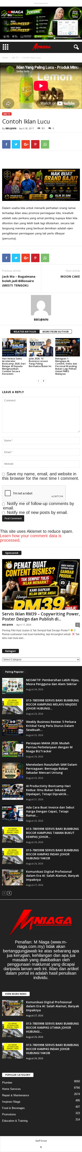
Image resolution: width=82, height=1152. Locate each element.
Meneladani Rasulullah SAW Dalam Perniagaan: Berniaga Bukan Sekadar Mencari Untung (51, 768)
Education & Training (15, 1120)
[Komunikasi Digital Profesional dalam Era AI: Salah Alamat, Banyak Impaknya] (12, 877)
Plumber (7, 1082)
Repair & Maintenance (15, 1095)
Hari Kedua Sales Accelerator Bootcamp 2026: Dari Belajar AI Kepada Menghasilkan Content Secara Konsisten (14, 366)
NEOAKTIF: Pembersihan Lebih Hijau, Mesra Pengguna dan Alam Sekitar (52, 682)
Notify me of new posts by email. (37, 512)
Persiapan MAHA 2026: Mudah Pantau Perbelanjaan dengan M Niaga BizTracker (49, 747)
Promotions (9, 1114)
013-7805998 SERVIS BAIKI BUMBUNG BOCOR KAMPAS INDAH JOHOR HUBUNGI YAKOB (52, 854)
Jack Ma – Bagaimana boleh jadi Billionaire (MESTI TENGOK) (18, 280)
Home (5, 57)
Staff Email (41, 1140)
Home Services (11, 1089)
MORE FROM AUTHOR (55, 331)
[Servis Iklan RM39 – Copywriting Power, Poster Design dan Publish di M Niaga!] (41, 584)
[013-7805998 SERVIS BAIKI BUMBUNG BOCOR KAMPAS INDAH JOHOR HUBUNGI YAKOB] (12, 856)
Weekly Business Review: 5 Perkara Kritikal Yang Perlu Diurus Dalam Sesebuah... (51, 726)
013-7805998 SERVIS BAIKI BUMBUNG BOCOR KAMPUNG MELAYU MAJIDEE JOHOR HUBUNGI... (52, 704)
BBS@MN (10, 128)
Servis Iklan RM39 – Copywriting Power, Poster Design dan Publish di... (41, 616)
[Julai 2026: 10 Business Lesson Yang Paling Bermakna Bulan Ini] (41, 347)
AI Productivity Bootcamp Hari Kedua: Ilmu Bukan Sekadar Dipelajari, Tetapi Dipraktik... (48, 790)
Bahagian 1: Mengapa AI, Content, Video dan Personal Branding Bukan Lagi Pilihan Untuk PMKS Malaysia (66, 366)
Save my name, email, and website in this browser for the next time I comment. (40, 476)
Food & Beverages (13, 1108)
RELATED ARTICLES (25, 331)
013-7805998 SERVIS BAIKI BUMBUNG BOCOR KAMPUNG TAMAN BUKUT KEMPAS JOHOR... (52, 833)
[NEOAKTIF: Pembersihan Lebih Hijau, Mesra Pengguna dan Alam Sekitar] (12, 686)
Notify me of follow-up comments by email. (38, 505)
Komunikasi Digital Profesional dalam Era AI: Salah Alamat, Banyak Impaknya (52, 876)
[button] (75, 47)
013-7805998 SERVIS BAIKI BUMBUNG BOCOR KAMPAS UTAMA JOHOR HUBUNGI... (52, 1027)
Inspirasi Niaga (11, 1101)
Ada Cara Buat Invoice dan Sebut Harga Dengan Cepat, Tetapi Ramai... (50, 811)
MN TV (15, 57)
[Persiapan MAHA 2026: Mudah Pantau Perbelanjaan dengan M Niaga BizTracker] (12, 749)
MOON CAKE (70, 276)
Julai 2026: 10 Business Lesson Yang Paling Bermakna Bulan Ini (40, 362)
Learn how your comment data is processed (30, 538)
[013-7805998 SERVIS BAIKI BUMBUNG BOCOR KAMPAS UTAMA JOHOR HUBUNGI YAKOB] (12, 1029)
